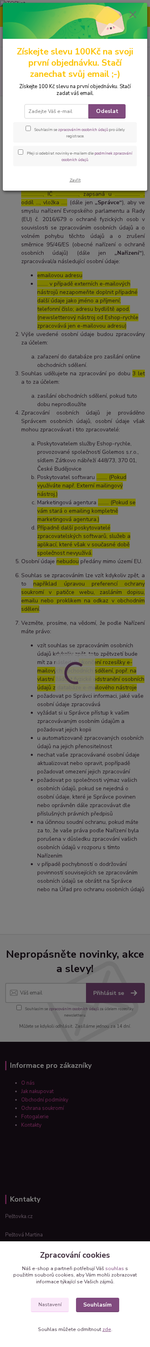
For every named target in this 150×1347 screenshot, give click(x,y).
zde (106, 1329)
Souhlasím (97, 1305)
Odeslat (107, 111)
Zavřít (75, 180)
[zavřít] (132, 15)
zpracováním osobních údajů (83, 129)
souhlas (114, 1268)
